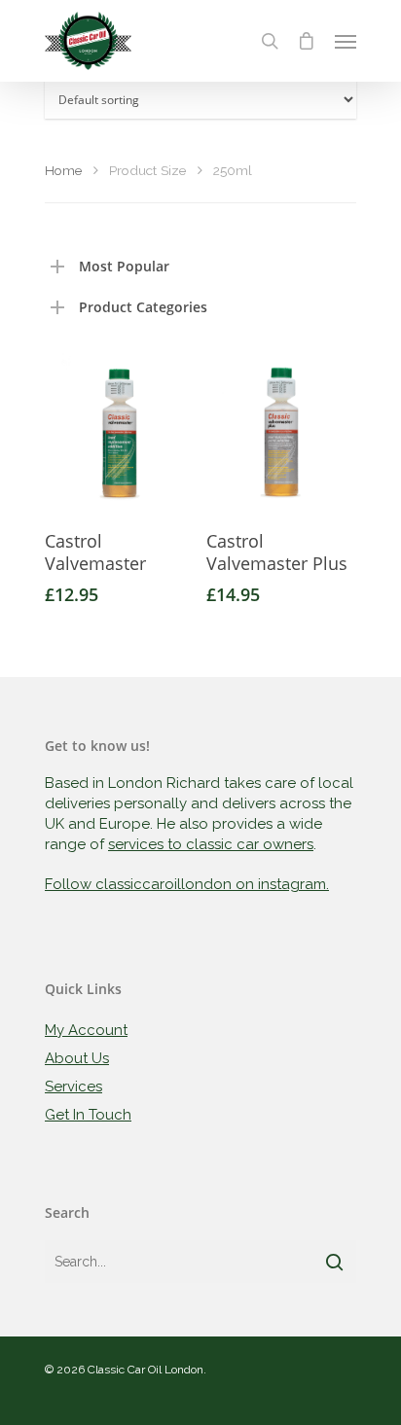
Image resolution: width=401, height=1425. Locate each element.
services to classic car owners (210, 844)
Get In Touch (88, 1114)
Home (63, 170)
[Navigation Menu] (345, 41)
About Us (77, 1058)
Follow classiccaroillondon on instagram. (187, 884)
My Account (86, 1030)
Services (73, 1086)
